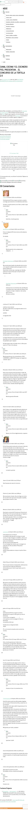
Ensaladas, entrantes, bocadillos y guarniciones (15, 22)
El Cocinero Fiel (6, 79)
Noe (3, 114)
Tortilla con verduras (5, 137)
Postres (7, 39)
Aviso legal (15, 800)
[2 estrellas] (9, 181)
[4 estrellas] (22, 181)
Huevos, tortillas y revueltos (11, 35)
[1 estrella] (3, 181)
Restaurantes (8, 49)
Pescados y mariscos (10, 26)
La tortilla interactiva (5, 136)
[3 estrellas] (15, 181)
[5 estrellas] (3, 182)
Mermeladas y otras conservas (12, 37)
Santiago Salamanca (8, 261)
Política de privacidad (10, 801)
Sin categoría (10, 81)
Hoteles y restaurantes (10, 51)
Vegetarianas (8, 28)
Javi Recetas (6, 229)
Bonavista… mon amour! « (10, 791)
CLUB (4, 62)
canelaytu (5, 532)
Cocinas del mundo (10, 30)
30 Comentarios (18, 81)
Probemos (8, 42)
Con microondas (9, 33)
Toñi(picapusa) (7, 698)
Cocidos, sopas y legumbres (11, 19)
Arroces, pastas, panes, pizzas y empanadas (15, 15)
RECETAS (7, 12)
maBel (4, 197)
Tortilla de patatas (4, 139)
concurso (17, 115)
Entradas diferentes (10, 24)
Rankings (8, 59)
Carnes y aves (8, 17)
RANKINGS (8, 55)
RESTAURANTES (9, 46)
